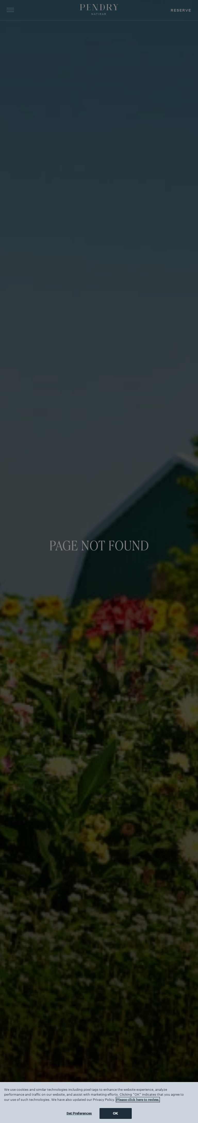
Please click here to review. (137, 1099)
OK (115, 1113)
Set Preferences (79, 1113)
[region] (99, 1102)
